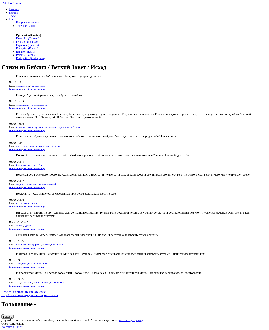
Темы (12, 15)
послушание (51, 127)
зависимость (22, 104)
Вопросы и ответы (27, 22)
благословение (37, 85)
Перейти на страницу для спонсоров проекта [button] (29, 295)
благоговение (22, 85)
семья (35, 165)
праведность (65, 127)
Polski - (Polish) (25, 54)
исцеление (21, 127)
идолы (19, 203)
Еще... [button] (12, 19)
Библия (13, 12)
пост (30, 282)
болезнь (77, 127)
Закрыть (7, 316)
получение (41, 263)
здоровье (36, 244)
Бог (40, 165)
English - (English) (27, 41)
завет (18, 146)
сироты (19, 225)
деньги (33, 203)
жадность (20, 184)
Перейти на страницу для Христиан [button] (23, 291)
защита (43, 104)
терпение (34, 104)
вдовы (27, 225)
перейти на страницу (34, 89)
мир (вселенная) (54, 146)
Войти (18, 326)
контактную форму (131, 320)
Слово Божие (57, 282)
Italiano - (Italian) (26, 51)
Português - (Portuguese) (30, 58)
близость (44, 282)
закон (30, 127)
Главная (14, 9)
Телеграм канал (26, 25)
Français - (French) (27, 48)
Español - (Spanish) (27, 45)
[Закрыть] (2, 314)
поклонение (57, 244)
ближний (52, 184)
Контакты (7, 326)
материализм (39, 184)
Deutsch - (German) (27, 38)
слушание (39, 127)
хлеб (18, 282)
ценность (40, 146)
